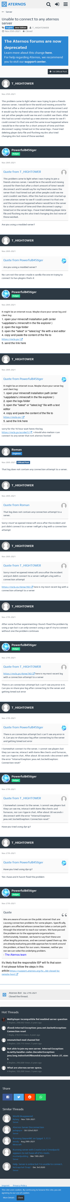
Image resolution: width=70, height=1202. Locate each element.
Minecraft (17, 1144)
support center (35, 61)
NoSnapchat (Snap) (22, 1167)
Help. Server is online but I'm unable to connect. (38, 1164)
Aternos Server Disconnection (28, 1127)
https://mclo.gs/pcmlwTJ (15, 432)
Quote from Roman (16, 505)
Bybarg (16, 1119)
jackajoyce (17, 1130)
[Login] (57, 4)
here (48, 52)
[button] (65, 4)
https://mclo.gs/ (11, 339)
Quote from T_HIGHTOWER (22, 171)
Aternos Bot (15, 993)
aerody (16, 1141)
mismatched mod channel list (23, 1039)
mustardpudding (20, 1156)
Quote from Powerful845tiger (23, 260)
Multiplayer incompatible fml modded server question (37, 1019)
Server (15, 1122)
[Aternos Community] (13, 4)
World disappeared (23, 1116)
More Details (8, 1197)
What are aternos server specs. (24, 1067)
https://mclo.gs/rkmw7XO (16, 587)
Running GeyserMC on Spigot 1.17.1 (31, 1138)
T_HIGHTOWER (40, 27)
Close (20, 1197)
